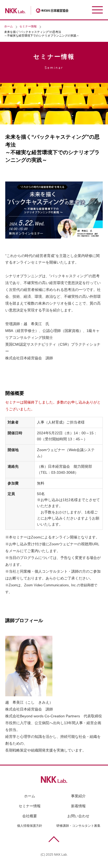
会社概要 (29, 816)
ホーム (8, 26)
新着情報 (78, 806)
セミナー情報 (28, 26)
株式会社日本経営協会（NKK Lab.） (44, 10)
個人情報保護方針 (29, 826)
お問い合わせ (78, 816)
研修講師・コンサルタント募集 (78, 826)
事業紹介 (78, 796)
